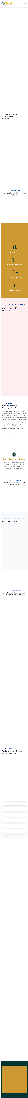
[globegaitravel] (7, 3)
